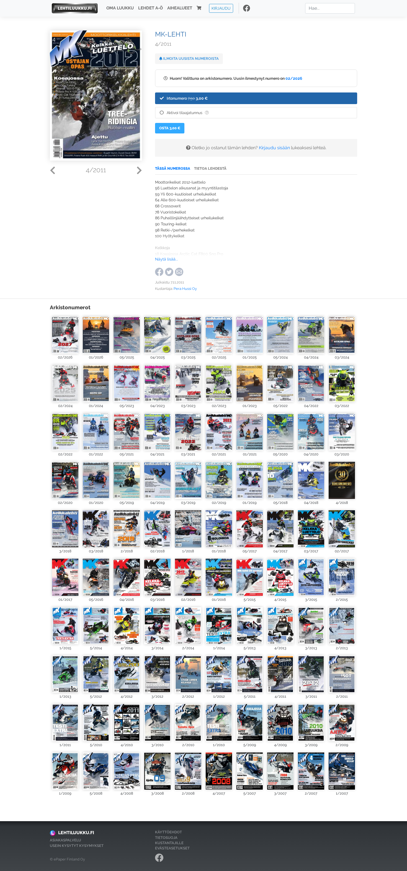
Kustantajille (169, 843)
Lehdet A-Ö (150, 8)
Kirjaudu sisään (274, 147)
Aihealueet (179, 8)
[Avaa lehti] (65, 334)
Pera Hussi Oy (185, 289)
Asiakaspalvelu (65, 840)
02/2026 (293, 78)
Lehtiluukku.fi (76, 832)
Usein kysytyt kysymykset (77, 846)
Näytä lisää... (166, 259)
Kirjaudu (221, 8)
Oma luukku (120, 8)
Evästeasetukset (172, 848)
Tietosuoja (166, 838)
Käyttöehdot (168, 832)
